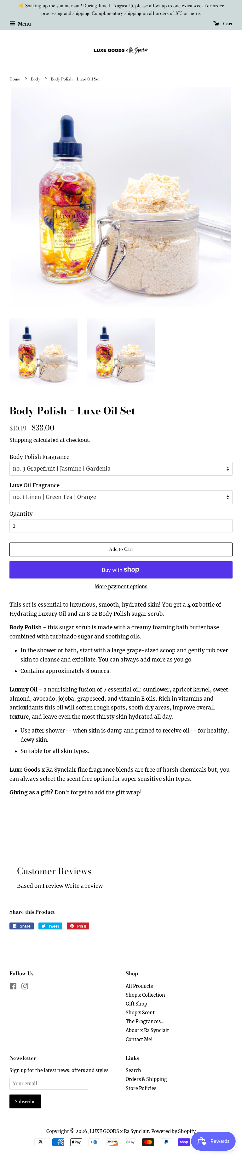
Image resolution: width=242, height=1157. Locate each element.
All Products (139, 986)
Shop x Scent (140, 1013)
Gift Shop (136, 1004)
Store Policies (141, 1088)
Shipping (20, 440)
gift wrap (128, 792)
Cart (227, 23)
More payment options (121, 587)
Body (35, 79)
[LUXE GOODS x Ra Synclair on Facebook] (13, 987)
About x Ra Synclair (147, 1030)
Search (133, 1070)
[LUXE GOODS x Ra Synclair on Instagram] (24, 987)
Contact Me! (139, 1039)
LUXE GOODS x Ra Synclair (119, 1131)
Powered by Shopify (173, 1131)
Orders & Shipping (146, 1079)
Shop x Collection (145, 995)
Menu (24, 24)
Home (14, 79)
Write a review (84, 885)
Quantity (21, 513)
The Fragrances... (145, 1021)
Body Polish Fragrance (39, 457)
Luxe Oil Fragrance (34, 485)
